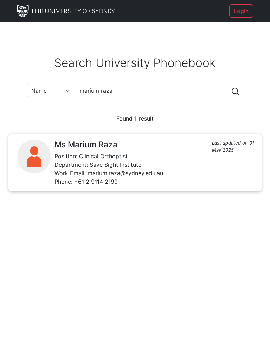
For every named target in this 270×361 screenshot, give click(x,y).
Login (241, 10)
